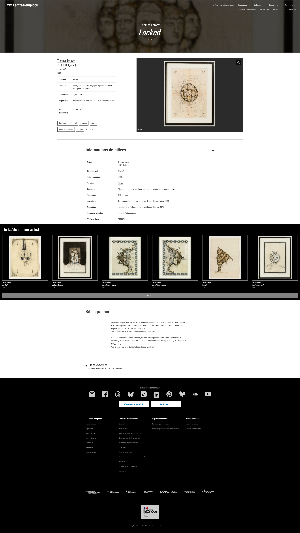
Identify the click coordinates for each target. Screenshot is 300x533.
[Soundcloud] (195, 394)
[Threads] (117, 394)
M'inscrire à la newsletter (134, 404)
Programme (243, 5)
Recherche (122, 461)
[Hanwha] (208, 493)
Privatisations (123, 429)
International (89, 447)
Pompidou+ (274, 5)
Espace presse (123, 471)
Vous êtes (289, 9)
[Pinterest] (169, 394)
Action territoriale (91, 452)
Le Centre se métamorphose (224, 5)
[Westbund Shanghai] (191, 493)
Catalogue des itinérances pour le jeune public (132, 457)
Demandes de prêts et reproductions (129, 438)
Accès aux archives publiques (128, 466)
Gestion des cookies (169, 526)
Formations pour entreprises (160, 424)
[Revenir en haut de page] (294, 527)
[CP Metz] (133, 493)
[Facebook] (104, 394)
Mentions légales (130, 526)
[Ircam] (115, 493)
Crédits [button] (140, 129)
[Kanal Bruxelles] (170, 493)
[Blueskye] (130, 394)
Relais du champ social (126, 452)
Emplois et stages (91, 438)
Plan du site (140, 526)
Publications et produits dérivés (128, 443)
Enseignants (122, 447)
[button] (150, 150)
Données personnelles (155, 526)
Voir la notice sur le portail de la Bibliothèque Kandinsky (133, 331)
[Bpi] (95, 493)
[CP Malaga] (150, 493)
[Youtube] (208, 394)
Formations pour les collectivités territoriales (165, 429)
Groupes (121, 424)
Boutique (278, 9)
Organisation (89, 429)
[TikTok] (143, 394)
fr (292, 5)
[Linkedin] (156, 394)
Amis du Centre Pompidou (193, 429)
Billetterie (264, 9)
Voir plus (150, 295)
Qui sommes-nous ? (91, 424)
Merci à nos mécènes (192, 424)
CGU (146, 526)
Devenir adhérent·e (248, 9)
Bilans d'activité (90, 433)
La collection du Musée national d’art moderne (104, 368)
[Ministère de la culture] (150, 512)
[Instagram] (92, 394)
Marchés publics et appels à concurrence (131, 433)
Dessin (75, 79)
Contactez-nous (166, 404)
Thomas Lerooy (66, 60)
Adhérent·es (89, 443)
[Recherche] (286, 5)
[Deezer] (182, 394)
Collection (258, 5)
